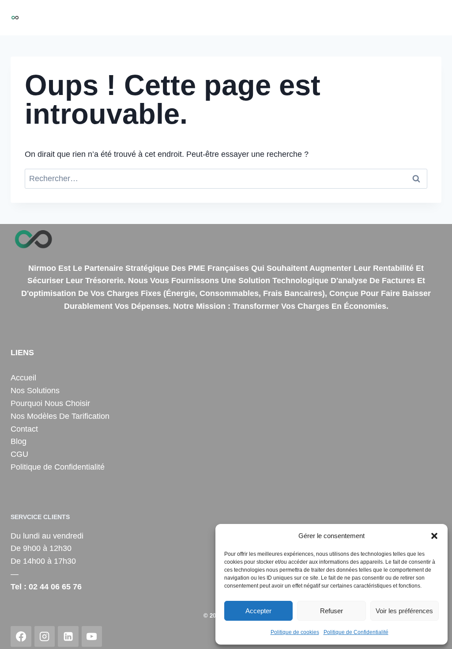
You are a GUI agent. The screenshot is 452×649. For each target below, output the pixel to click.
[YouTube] (92, 636)
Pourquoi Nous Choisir (227, 17)
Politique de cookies (295, 632)
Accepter (258, 611)
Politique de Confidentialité (356, 632)
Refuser (331, 611)
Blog (429, 17)
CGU (19, 454)
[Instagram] (44, 636)
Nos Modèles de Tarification (325, 17)
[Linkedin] (68, 636)
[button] (434, 535)
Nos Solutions (153, 17)
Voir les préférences (404, 611)
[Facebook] (21, 636)
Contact (397, 17)
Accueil (107, 17)
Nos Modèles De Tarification (60, 416)
